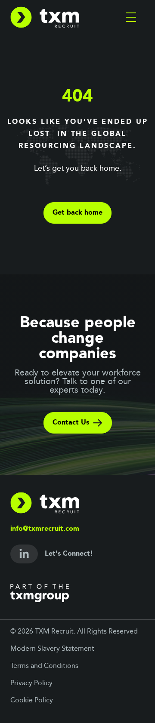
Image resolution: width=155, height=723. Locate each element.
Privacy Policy (31, 683)
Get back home (77, 212)
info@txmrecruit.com (44, 529)
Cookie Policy (31, 700)
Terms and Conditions (44, 666)
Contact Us (71, 422)
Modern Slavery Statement (52, 649)
